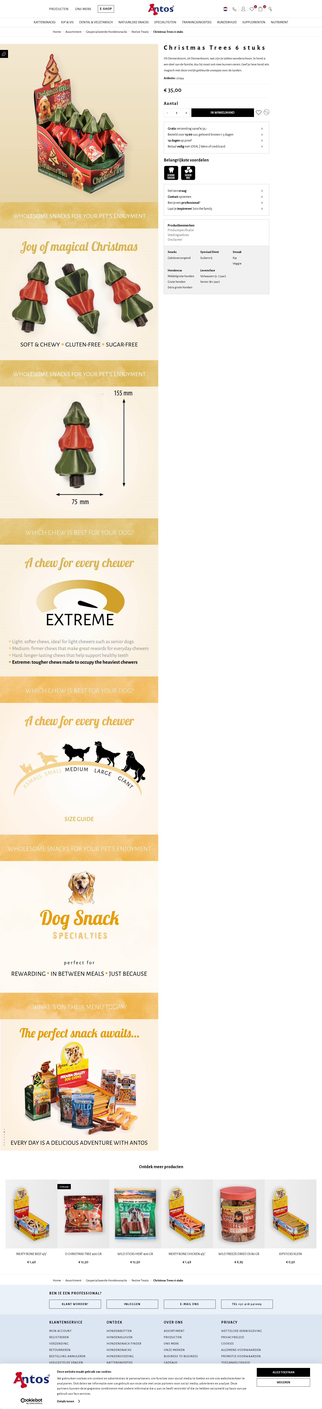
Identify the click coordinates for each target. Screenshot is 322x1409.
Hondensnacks (119, 1349)
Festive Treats (140, 31)
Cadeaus (170, 1362)
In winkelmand (223, 112)
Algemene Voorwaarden (241, 1349)
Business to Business (181, 1356)
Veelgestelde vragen (66, 1362)
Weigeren (283, 1382)
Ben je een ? (184, 203)
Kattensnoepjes (120, 1362)
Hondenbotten (119, 1330)
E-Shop (106, 9)
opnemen (179, 197)
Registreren (59, 1337)
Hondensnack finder (124, 1343)
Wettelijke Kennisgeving (241, 1330)
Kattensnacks (45, 22)
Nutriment (279, 22)
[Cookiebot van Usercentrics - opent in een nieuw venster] (31, 1401)
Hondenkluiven (120, 1337)
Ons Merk (83, 9)
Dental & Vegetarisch (96, 22)
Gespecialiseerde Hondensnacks (106, 31)
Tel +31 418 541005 (247, 1304)
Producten (59, 9)
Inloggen (132, 1304)
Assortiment (73, 31)
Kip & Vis (67, 22)
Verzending (59, 1343)
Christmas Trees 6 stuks (168, 31)
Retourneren (60, 1349)
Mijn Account (60, 1330)
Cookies (227, 1343)
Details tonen (65, 1401)
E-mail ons (189, 1304)
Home (57, 31)
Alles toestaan (283, 1372)
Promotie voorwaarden (241, 1356)
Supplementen (253, 22)
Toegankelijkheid (235, 1362)
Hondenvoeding (120, 1356)
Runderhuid (227, 22)
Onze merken (174, 1349)
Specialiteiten (165, 22)
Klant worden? (75, 1304)
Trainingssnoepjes (196, 22)
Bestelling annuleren (67, 1356)
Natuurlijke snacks (134, 22)
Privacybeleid (232, 1337)
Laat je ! (190, 208)
